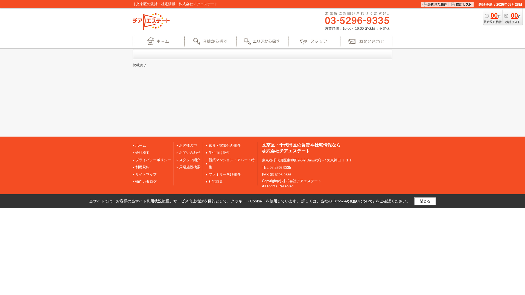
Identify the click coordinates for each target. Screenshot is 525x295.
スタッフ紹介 (189, 160)
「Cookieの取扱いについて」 (354, 201)
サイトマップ (146, 174)
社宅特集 (216, 181)
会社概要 (142, 153)
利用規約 (142, 167)
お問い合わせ (189, 153)
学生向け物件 (219, 153)
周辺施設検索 (189, 167)
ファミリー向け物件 (225, 174)
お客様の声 (188, 145)
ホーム (140, 145)
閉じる (425, 201)
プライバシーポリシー (153, 160)
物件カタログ (146, 181)
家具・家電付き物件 (225, 145)
